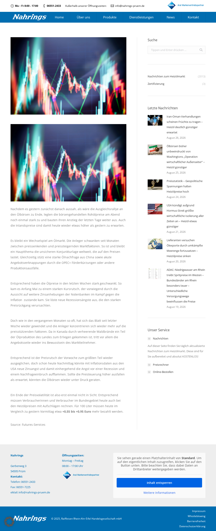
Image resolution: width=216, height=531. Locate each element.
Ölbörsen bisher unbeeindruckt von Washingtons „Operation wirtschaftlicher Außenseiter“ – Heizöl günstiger (186, 156)
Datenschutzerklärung (192, 526)
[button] (9, 521)
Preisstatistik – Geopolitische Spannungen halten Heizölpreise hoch (184, 186)
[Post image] (155, 120)
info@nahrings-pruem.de (129, 6)
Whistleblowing (196, 516)
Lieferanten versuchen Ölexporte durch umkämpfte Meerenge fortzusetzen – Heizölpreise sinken (185, 248)
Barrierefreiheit (196, 521)
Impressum (198, 511)
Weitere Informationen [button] (159, 493)
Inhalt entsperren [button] (159, 483)
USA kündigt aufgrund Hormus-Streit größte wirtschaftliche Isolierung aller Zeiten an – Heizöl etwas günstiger (185, 215)
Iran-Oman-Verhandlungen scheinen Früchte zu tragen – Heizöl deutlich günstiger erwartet (185, 124)
